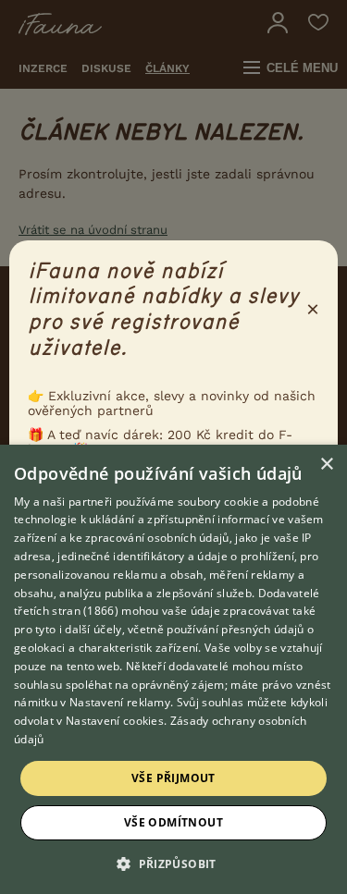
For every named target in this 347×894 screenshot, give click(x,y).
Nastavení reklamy (119, 702)
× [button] (326, 464)
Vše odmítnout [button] (173, 822)
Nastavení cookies (115, 721)
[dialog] (173, 669)
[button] (173, 862)
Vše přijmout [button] (173, 778)
